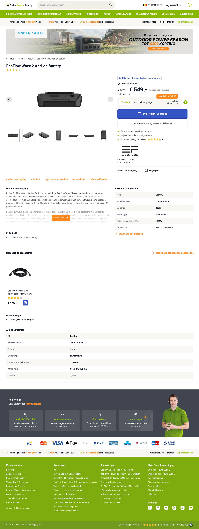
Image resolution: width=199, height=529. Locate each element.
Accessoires (186, 14)
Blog (162, 22)
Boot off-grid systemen (111, 498)
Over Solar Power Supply (159, 470)
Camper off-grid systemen (112, 482)
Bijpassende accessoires (56, 179)
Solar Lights (168, 14)
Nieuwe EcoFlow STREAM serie (67, 474)
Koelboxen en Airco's (146, 14)
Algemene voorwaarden (158, 482)
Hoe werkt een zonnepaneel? (66, 506)
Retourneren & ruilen (15, 486)
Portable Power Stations (19, 14)
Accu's (107, 14)
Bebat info (152, 494)
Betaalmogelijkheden (15, 478)
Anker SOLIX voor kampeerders (115, 494)
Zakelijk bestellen (13, 474)
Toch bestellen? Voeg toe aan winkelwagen (152, 123)
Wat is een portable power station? (69, 498)
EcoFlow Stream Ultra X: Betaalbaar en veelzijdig (75, 482)
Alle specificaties (99, 179)
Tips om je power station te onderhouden (71, 502)
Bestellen (10, 470)
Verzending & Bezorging (17, 482)
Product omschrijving (127, 170)
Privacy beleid (154, 486)
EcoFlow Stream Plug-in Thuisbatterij (117, 470)
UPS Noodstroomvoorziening (114, 490)
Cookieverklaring (155, 478)
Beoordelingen (79, 179)
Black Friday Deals (156, 490)
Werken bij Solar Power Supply (161, 474)
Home (21, 59)
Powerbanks (92, 14)
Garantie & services (15, 494)
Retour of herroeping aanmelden (20, 490)
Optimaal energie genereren (65, 510)
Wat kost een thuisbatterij (64, 494)
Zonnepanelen (73, 14)
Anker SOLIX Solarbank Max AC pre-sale (71, 478)
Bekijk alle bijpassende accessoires (174, 253)
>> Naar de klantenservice (17, 508)
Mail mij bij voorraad (155, 113)
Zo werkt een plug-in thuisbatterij (68, 490)
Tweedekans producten (16, 498)
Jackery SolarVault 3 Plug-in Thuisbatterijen (120, 474)
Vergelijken (154, 170)
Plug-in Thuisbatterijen (49, 14)
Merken (170, 22)
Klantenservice (149, 22)
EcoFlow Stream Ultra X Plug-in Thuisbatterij (120, 486)
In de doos (35, 179)
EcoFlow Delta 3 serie (110, 502)
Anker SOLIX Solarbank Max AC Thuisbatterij (121, 478)
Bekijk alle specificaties (131, 233)
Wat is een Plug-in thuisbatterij (67, 486)
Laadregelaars (123, 14)
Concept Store (12, 502)
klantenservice (33, 403)
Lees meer (59, 217)
